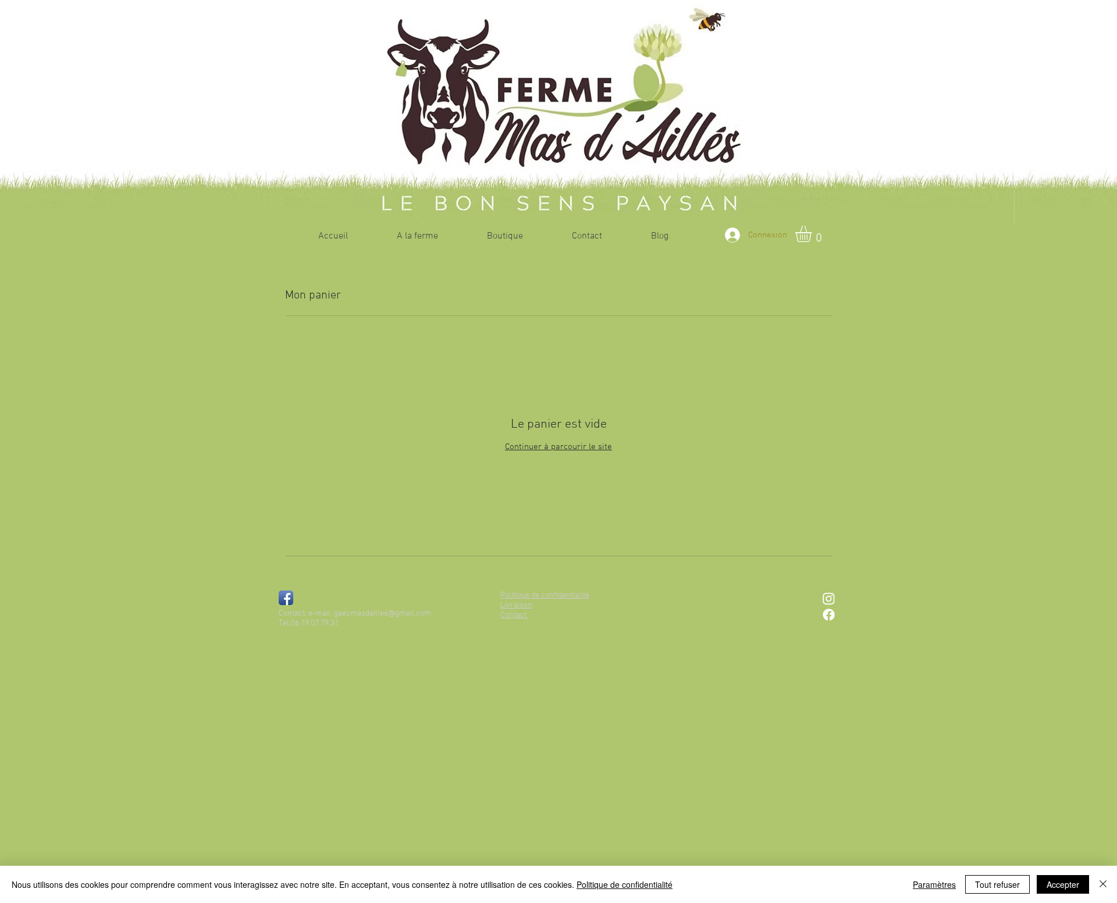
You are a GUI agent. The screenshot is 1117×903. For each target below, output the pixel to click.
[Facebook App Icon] (286, 598)
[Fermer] (1103, 884)
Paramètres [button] (934, 884)
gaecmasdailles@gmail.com (382, 613)
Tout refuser (997, 884)
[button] (813, 234)
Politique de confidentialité (625, 884)
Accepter (1063, 884)
